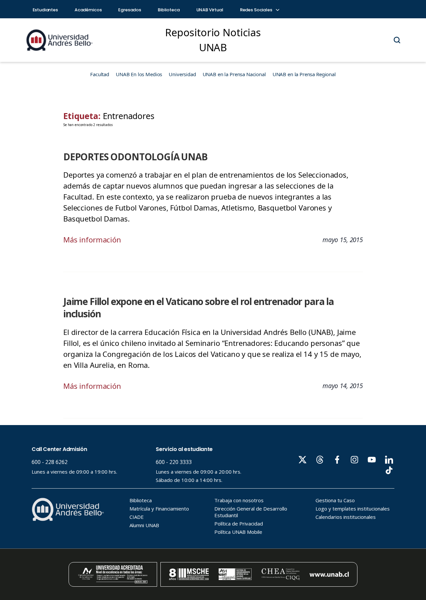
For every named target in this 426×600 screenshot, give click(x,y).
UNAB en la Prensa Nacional (234, 74)
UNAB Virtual (209, 10)
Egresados (129, 10)
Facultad (99, 74)
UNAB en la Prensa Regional (304, 74)
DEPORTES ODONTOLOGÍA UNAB (135, 156)
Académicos (88, 10)
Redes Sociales (256, 10)
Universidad (182, 74)
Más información (92, 239)
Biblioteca (169, 10)
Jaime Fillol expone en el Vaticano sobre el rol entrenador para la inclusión (198, 307)
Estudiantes (45, 10)
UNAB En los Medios (139, 74)
